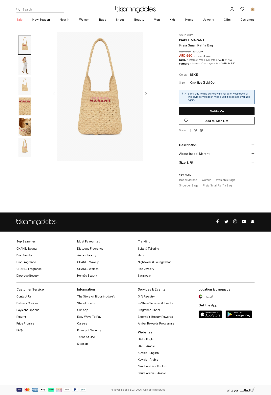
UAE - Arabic (146, 346)
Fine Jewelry (146, 268)
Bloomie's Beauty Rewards (155, 316)
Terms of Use (86, 337)
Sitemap (82, 343)
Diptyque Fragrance (90, 248)
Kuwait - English (148, 352)
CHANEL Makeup (88, 262)
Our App (82, 310)
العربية (209, 296)
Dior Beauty (24, 255)
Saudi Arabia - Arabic (152, 373)
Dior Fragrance (26, 262)
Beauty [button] (139, 19)
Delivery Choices (27, 303)
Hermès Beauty (87, 275)
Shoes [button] (120, 19)
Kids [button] (173, 19)
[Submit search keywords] (18, 9)
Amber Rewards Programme (156, 323)
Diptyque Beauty (27, 275)
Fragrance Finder (149, 310)
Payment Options (27, 310)
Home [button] (189, 19)
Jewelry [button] (208, 19)
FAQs (19, 330)
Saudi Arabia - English (152, 366)
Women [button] (84, 19)
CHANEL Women (88, 268)
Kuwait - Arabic (148, 359)
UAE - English (146, 339)
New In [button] (64, 19)
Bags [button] (102, 19)
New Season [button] (41, 19)
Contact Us (24, 296)
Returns (21, 316)
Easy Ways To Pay (89, 316)
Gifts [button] (227, 19)
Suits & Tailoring (148, 248)
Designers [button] (247, 19)
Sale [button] (19, 19)
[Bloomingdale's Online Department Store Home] (135, 9)
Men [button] (157, 19)
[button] (53, 93)
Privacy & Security (89, 330)
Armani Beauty (86, 255)
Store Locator (86, 303)
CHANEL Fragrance (28, 268)
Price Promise (25, 323)
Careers (82, 323)
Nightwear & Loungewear (154, 262)
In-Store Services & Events (155, 303)
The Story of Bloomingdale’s (96, 296)
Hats (141, 255)
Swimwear (144, 275)
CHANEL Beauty (26, 248)
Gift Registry (146, 296)
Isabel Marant (192, 40)
